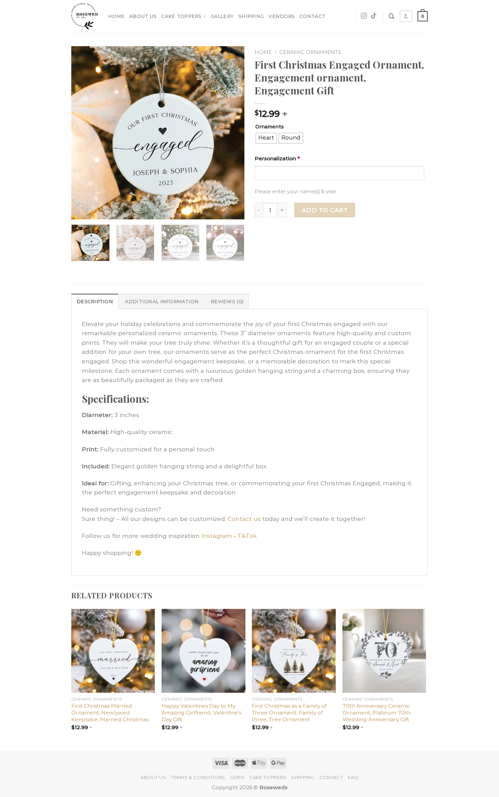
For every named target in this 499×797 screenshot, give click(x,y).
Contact (312, 16)
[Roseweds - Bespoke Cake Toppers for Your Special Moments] (84, 16)
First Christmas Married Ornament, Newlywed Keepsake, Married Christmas (109, 713)
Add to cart (325, 210)
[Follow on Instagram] (364, 16)
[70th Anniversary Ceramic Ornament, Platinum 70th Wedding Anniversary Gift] (384, 651)
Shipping (251, 16)
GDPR (237, 777)
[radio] (266, 138)
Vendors (282, 16)
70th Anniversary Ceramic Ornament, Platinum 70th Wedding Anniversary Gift (376, 713)
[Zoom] (81, 210)
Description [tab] (95, 301)
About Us (142, 16)
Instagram (216, 535)
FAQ (353, 777)
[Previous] (83, 132)
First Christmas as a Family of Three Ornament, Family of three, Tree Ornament (289, 713)
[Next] (232, 132)
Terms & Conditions (198, 777)
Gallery (222, 16)
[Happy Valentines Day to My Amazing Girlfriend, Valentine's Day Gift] (203, 651)
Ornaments (269, 126)
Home (116, 16)
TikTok (247, 535)
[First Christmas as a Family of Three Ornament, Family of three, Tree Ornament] (294, 651)
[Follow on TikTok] (374, 16)
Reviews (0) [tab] (227, 301)
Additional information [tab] (162, 301)
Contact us (244, 518)
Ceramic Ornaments (310, 52)
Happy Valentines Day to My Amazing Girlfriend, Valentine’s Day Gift (201, 713)
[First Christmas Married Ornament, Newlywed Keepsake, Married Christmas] (113, 651)
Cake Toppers (181, 16)
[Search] (391, 16)
